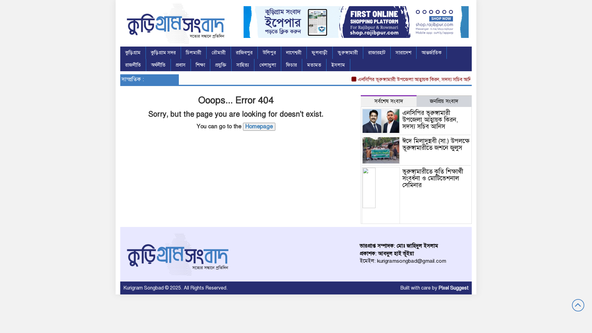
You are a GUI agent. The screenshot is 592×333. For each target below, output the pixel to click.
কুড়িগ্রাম (133, 53)
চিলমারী (193, 53)
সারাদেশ (403, 53)
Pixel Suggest (453, 288)
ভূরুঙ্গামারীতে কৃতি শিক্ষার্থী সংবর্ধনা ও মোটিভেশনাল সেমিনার (432, 178)
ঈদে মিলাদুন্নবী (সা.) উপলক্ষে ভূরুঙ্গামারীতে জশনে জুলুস (436, 144)
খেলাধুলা (267, 65)
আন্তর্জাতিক (431, 53)
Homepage (259, 126)
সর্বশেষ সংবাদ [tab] (388, 101)
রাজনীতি (133, 65)
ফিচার (291, 65)
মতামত (314, 65)
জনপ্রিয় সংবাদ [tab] (444, 101)
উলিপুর (269, 53)
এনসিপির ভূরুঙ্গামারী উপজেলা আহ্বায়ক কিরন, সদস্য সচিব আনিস (411, 79)
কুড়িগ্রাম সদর (163, 53)
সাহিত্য (242, 65)
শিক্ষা (200, 65)
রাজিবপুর (244, 53)
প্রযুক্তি (220, 65)
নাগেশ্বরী (294, 53)
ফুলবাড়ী (319, 53)
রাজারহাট (376, 53)
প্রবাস (181, 65)
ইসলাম (338, 65)
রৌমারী (219, 53)
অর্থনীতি (158, 65)
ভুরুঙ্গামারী (348, 53)
